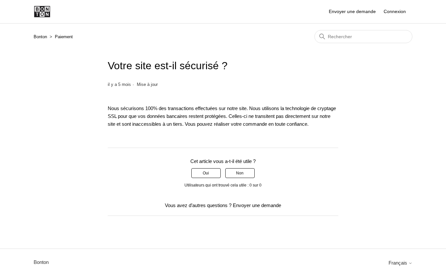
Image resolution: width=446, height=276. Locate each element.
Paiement (64, 36)
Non (240, 173)
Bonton (40, 36)
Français (398, 263)
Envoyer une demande (352, 11)
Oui (206, 173)
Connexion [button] (395, 11)
